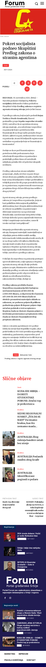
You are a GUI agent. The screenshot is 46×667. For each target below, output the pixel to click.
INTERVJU (21, 553)
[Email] (27, 89)
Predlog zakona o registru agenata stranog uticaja (23, 358)
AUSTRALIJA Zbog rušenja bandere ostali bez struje (30, 440)
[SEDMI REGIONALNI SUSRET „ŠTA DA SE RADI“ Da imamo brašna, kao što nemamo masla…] (9, 416)
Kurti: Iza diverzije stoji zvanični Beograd (11, 505)
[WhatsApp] (40, 83)
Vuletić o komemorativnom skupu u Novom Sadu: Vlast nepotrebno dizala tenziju (29, 612)
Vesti (5, 65)
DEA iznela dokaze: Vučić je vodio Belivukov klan (28, 534)
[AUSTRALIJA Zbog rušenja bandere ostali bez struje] (9, 438)
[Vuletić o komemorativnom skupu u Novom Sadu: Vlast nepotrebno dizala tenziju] (9, 614)
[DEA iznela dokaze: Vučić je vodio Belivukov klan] (9, 537)
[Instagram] (10, 598)
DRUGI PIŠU (22, 539)
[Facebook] (22, 83)
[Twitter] (28, 83)
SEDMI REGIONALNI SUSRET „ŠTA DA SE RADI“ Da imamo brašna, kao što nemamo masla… (29, 420)
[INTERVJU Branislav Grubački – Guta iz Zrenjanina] (9, 565)
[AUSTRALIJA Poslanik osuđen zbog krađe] (9, 456)
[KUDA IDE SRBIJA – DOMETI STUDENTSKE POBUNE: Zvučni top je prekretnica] (9, 394)
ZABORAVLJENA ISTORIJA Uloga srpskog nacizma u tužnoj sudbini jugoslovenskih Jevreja (29, 626)
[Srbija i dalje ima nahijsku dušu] (9, 551)
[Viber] (34, 83)
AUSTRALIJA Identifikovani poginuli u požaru (27, 476)
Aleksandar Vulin (26, 355)
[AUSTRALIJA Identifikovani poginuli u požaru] (9, 474)
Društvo (20, 410)
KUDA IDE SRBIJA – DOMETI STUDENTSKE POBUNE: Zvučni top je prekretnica (29, 398)
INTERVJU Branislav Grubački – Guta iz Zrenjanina (26, 564)
